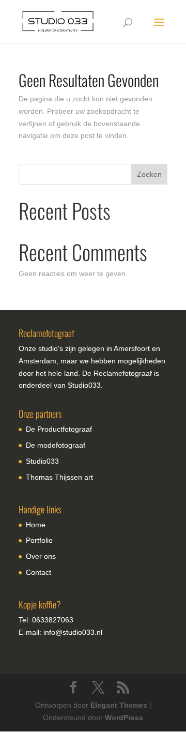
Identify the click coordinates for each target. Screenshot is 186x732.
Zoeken (149, 174)
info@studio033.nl (72, 632)
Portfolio (39, 540)
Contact (38, 572)
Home (35, 525)
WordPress (124, 717)
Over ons (41, 556)
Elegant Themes (118, 705)
